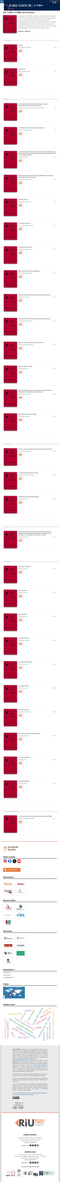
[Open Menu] (1, 1)
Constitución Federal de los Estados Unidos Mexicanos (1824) (35, 816)
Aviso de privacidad (30, 1142)
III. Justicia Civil (23, 614)
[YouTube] (19, 861)
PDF (20, 51)
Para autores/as (7, 975)
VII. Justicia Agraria (24, 709)
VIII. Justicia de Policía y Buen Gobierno (29, 733)
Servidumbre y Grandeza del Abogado (29, 496)
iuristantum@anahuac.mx (18, 1060)
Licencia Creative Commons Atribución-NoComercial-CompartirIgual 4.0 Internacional (30, 1093)
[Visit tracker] (14, 998)
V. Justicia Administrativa (25, 662)
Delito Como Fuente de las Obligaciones (29, 271)
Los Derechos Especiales (25, 247)
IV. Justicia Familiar (24, 638)
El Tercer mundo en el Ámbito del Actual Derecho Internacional (35, 449)
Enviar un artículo (12, 869)
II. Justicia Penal (23, 590)
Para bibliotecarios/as (8, 977)
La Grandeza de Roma (24, 223)
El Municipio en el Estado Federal (27, 414)
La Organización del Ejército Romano (28, 472)
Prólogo (21, 45)
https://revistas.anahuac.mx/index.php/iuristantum (24, 1058)
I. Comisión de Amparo (25, 566)
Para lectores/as (7, 972)
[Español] (55, 2)
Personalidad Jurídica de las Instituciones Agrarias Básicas (34, 318)
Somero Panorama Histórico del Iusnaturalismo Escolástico (34, 294)
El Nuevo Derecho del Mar (25, 366)
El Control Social (23, 199)
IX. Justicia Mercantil (24, 757)
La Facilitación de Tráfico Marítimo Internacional (31, 127)
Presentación (22, 69)
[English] (53, 2)
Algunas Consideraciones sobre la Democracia (31, 342)
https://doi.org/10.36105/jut (41, 1065)
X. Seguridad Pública (24, 781)
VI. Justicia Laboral (24, 685)
